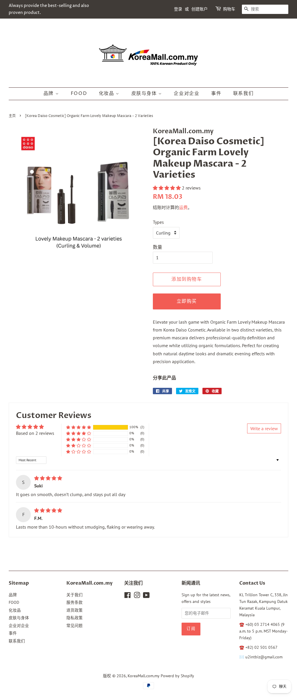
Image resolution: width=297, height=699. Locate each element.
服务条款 (74, 602)
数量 (157, 247)
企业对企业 (186, 93)
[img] (48, 478)
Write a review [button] (264, 428)
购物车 (229, 9)
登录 (178, 9)
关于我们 (74, 594)
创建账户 (199, 9)
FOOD (79, 93)
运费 (183, 207)
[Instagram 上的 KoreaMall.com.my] (137, 596)
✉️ (242, 657)
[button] (167, 188)
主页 (12, 116)
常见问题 (74, 625)
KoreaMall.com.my (144, 675)
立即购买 (187, 301)
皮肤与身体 (145, 93)
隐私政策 (74, 617)
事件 (216, 93)
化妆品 (107, 93)
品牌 (49, 93)
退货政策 (74, 610)
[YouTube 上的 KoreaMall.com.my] (146, 596)
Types (158, 222)
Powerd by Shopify (177, 675)
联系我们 (243, 93)
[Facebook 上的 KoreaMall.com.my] (127, 596)
